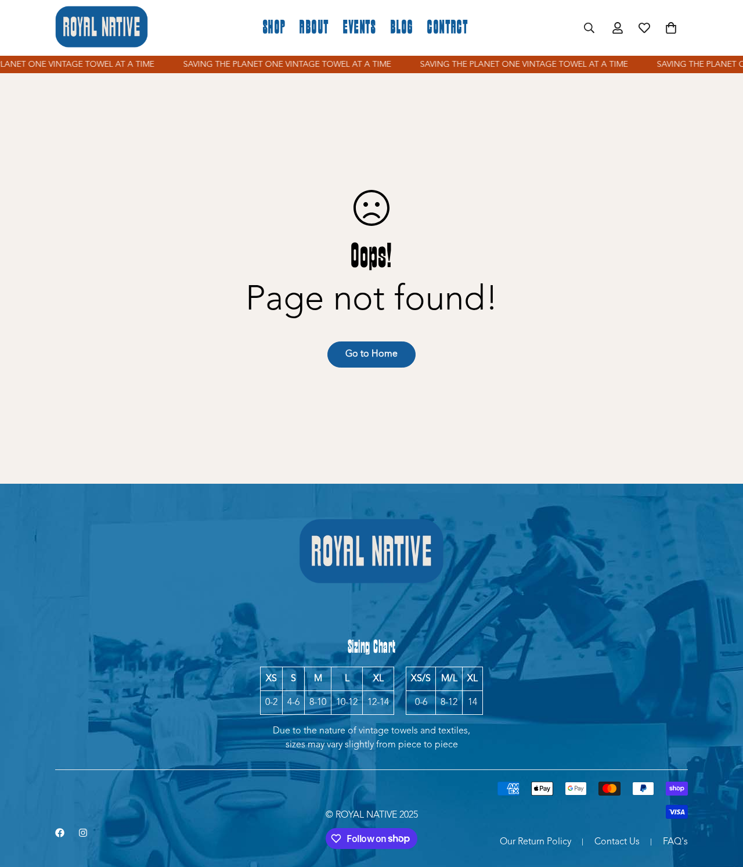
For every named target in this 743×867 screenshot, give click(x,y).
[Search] (589, 28)
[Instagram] (83, 832)
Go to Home (371, 354)
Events (359, 28)
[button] (671, 28)
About (314, 28)
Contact (447, 28)
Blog (402, 28)
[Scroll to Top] (720, 803)
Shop (274, 28)
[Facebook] (59, 832)
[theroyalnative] (101, 28)
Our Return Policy (535, 842)
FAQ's (675, 842)
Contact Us (617, 842)
